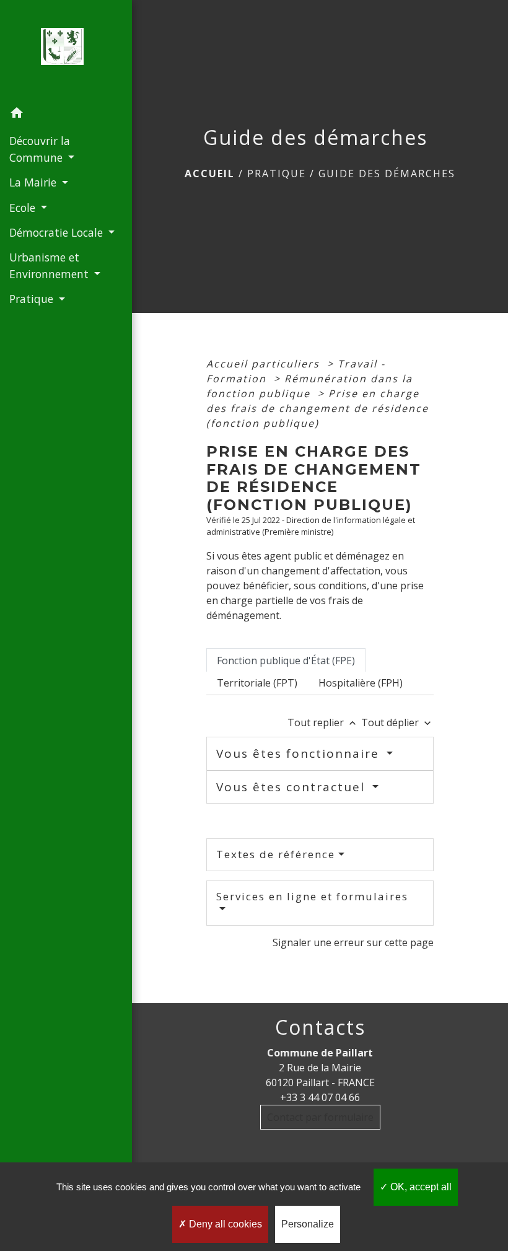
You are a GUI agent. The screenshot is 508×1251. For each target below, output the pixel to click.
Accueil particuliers (264, 364)
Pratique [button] (32, 298)
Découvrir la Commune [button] (39, 148)
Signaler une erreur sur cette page (353, 942)
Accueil (210, 173)
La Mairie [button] (34, 182)
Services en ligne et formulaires (312, 896)
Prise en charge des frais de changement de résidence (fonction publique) (317, 408)
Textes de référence (275, 854)
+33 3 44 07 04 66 (320, 1097)
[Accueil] (65, 50)
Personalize (307, 1224)
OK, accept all (420, 1187)
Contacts (320, 1027)
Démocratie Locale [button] (57, 232)
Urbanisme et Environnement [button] (50, 265)
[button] (66, 114)
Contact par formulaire (320, 1117)
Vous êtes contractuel (292, 787)
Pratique (276, 173)
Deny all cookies (224, 1224)
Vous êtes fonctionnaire (299, 753)
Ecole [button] (23, 207)
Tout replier (323, 722)
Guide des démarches (386, 173)
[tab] (286, 660)
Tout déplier (397, 722)
